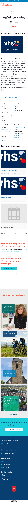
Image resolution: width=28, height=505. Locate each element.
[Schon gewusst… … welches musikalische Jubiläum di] (14, 398)
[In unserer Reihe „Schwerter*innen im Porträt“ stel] (14, 317)
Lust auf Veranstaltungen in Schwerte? (14, 423)
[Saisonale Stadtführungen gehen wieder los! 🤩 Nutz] (14, 371)
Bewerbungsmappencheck (20, 233)
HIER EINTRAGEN (9, 268)
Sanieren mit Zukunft (6, 197)
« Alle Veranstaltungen (7, 11)
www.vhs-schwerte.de (6, 123)
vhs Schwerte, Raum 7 (19, 127)
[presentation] (13, 159)
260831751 (17, 106)
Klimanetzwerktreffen (6, 225)
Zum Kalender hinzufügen (10, 97)
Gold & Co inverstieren (6, 233)
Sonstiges (4, 118)
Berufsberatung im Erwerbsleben (9, 170)
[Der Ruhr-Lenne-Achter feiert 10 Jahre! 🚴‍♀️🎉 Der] (14, 344)
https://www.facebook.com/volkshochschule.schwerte (7, 131)
